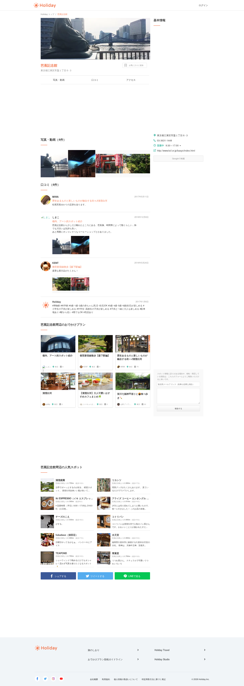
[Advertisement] (95, 111)
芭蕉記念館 (49, 65)
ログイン (203, 5)
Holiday (44, 5)
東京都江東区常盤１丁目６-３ (172, 135)
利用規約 (106, 679)
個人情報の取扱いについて (126, 679)
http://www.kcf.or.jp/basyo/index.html (176, 150)
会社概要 (94, 679)
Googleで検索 (178, 158)
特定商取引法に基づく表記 (154, 679)
